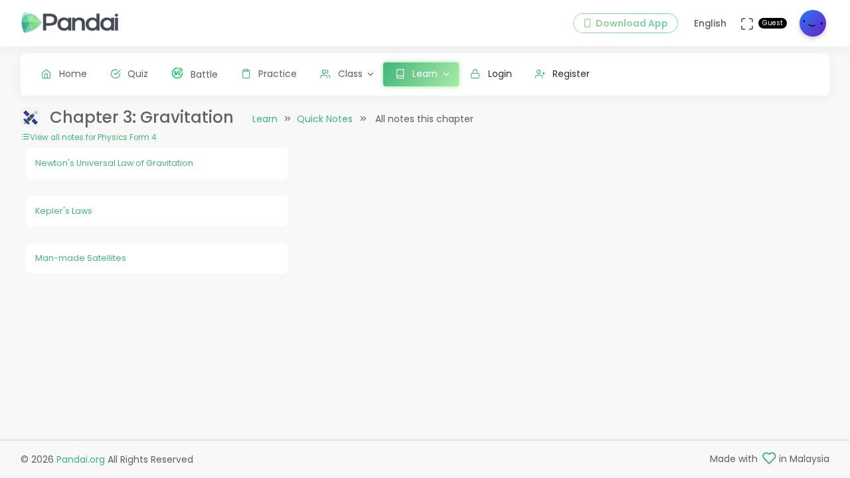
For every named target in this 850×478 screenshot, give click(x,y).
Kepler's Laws (63, 210)
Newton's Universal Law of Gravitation (114, 163)
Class (350, 73)
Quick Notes (325, 118)
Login (500, 73)
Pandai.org (80, 459)
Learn (265, 118)
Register (571, 73)
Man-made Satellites (80, 258)
